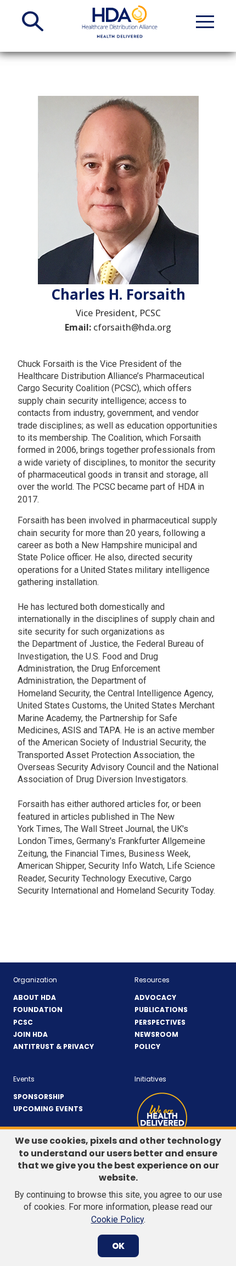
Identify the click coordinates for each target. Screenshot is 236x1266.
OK (118, 1246)
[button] (32, 21)
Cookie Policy (117, 1219)
